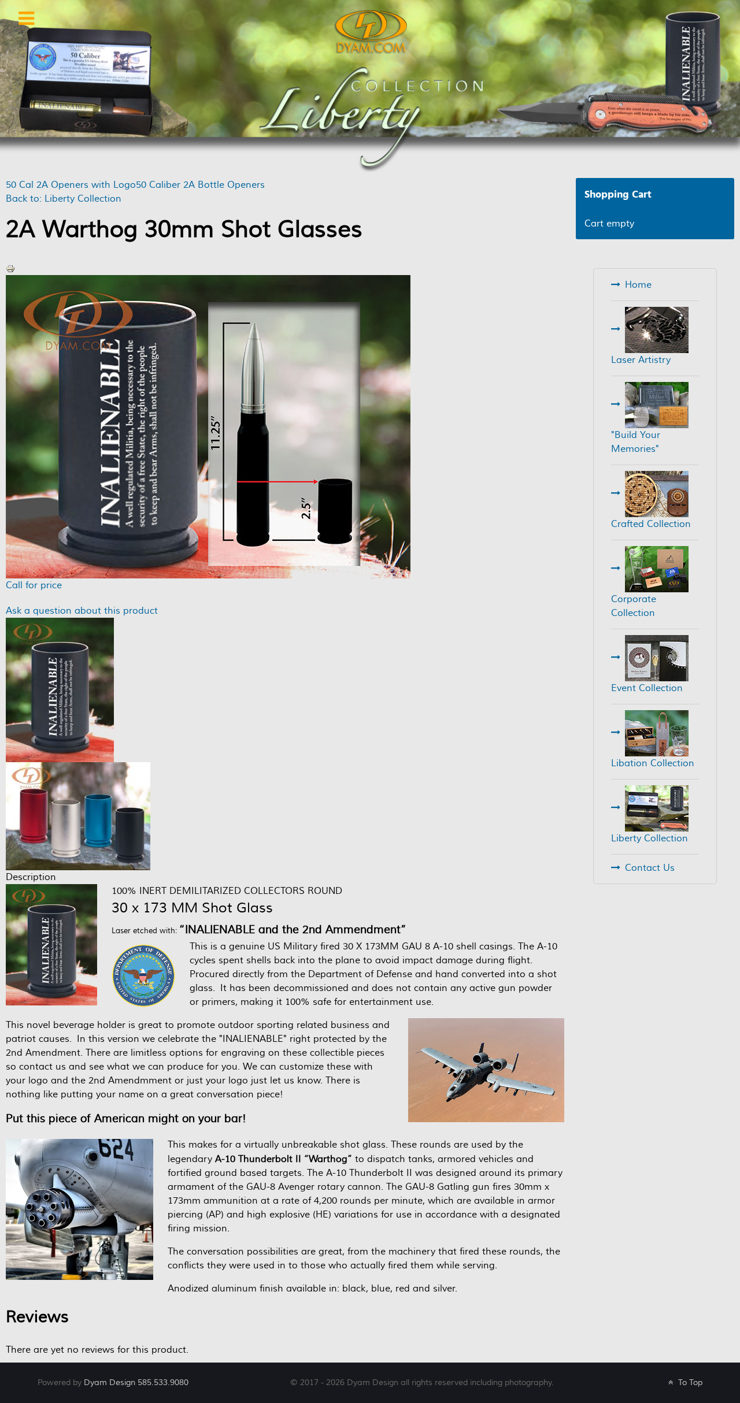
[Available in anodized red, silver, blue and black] (78, 815)
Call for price (34, 585)
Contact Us (650, 868)
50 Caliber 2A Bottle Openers (200, 185)
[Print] (10, 268)
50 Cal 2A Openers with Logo (71, 185)
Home (638, 285)
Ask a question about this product (82, 611)
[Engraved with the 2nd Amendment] (60, 689)
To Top (689, 1382)
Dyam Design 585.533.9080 (136, 1382)
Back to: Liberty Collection (63, 199)
